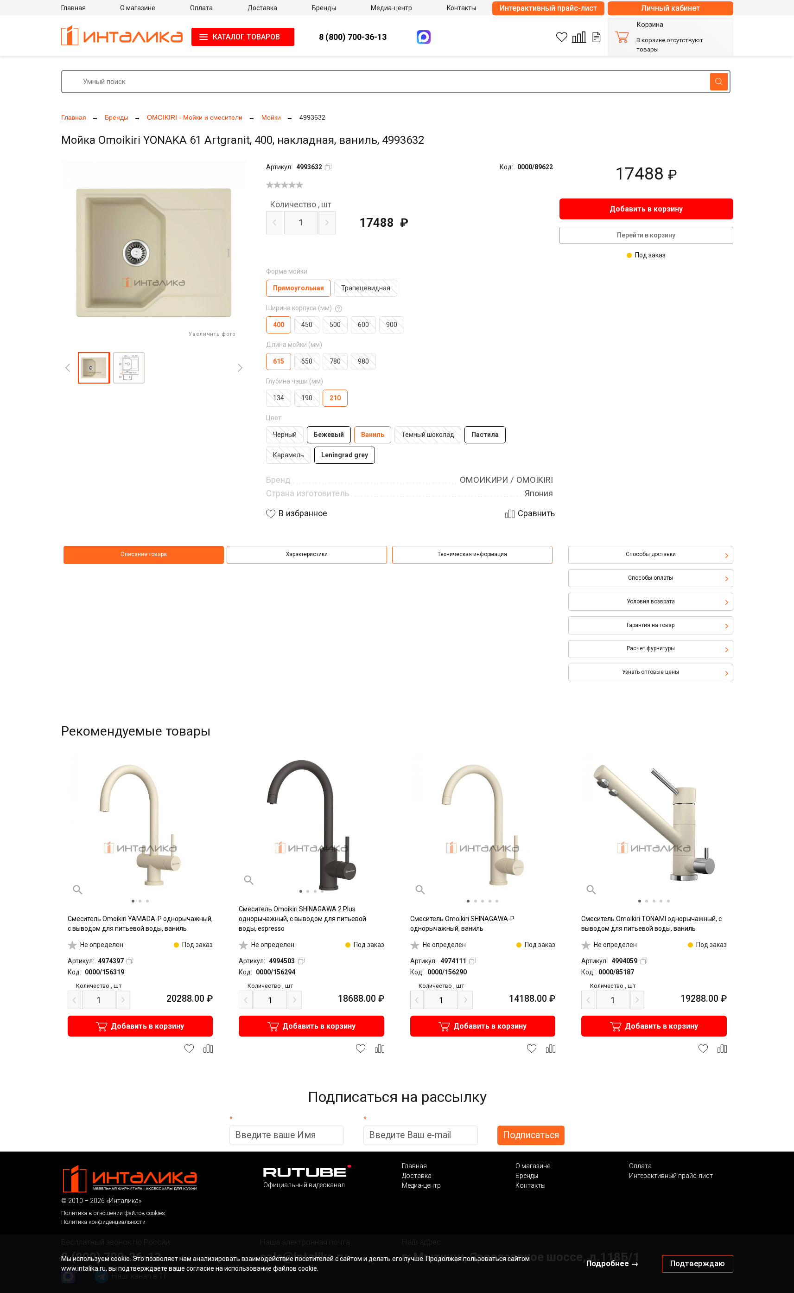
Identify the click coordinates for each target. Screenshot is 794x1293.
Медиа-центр (421, 1185)
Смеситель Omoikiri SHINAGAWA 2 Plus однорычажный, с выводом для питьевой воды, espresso (302, 918)
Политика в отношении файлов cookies (113, 1213)
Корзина (649, 25)
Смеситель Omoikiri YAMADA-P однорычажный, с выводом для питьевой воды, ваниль (140, 923)
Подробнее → (612, 1263)
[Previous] (67, 367)
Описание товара (144, 554)
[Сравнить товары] (579, 37)
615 (278, 361)
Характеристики (307, 554)
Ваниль (372, 434)
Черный (285, 434)
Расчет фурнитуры (651, 648)
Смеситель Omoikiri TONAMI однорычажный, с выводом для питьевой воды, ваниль (651, 923)
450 (306, 324)
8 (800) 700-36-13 (353, 37)
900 (391, 324)
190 (306, 398)
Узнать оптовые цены (650, 672)
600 (363, 324)
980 (363, 361)
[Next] (240, 367)
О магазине (532, 1166)
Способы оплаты (650, 578)
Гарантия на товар (650, 625)
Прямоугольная (298, 288)
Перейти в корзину (646, 235)
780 (335, 361)
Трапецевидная (365, 288)
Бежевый (329, 434)
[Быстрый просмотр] (77, 889)
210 (335, 398)
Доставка (417, 1175)
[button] (93, 368)
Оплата (640, 1166)
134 (278, 398)
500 (335, 324)
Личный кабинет (670, 8)
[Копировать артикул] (328, 167)
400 (278, 324)
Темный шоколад (427, 434)
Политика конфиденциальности (103, 1221)
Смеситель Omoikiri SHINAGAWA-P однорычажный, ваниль (462, 923)
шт (300, 204)
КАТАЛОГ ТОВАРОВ (246, 36)
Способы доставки (651, 554)
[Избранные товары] (561, 37)
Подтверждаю (697, 1263)
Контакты (530, 1185)
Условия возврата (651, 601)
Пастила (485, 434)
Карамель (288, 455)
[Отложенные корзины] (596, 37)
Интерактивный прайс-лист (548, 8)
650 (306, 361)
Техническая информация (472, 554)
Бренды (526, 1175)
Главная (414, 1166)
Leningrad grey (344, 455)
